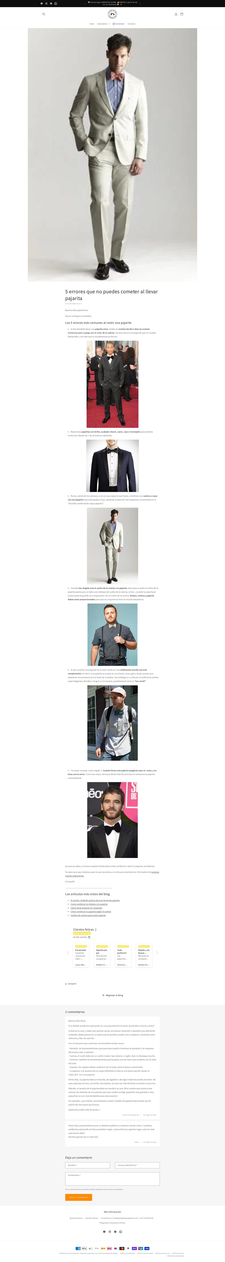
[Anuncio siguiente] (140, 3)
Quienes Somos (76, 1218)
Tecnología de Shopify (110, 1253)
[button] (44, 14)
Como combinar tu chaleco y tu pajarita (89, 904)
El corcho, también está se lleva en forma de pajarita (95, 900)
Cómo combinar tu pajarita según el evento (91, 911)
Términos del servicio (163, 1253)
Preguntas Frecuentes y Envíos (112, 1223)
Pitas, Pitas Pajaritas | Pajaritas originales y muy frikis (83, 1253)
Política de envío (178, 1253)
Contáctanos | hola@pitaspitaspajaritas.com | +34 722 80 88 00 (127, 1218)
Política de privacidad (145, 1253)
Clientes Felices (91, 1218)
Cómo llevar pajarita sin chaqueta (86, 908)
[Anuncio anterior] (85, 3)
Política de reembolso (127, 1253)
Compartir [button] (72, 984)
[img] (114, 933)
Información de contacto (175, 1256)
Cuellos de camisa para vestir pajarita (88, 915)
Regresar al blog (114, 995)
